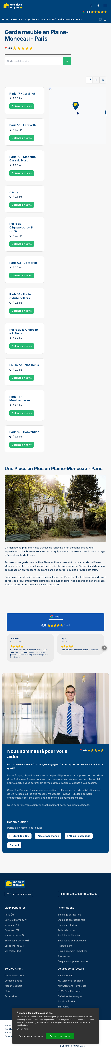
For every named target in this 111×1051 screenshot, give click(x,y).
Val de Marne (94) (15, 945)
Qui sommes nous (14, 975)
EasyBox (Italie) (66, 1001)
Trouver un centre (20, 894)
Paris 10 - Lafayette (23, 125)
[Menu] (105, 5)
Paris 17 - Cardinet (22, 93)
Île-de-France (38, 19)
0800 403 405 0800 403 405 (80, 894)
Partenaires (11, 996)
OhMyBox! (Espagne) (69, 991)
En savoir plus (23, 1029)
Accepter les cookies (60, 1036)
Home (5, 19)
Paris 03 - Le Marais (23, 263)
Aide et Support (13, 985)
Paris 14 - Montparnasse (19, 398)
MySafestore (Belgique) (71, 980)
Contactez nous (13, 980)
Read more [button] (15, 657)
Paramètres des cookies (31, 1036)
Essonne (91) (12, 930)
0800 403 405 (21, 835)
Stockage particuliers (69, 914)
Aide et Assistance (48, 835)
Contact (14, 845)
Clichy (13, 192)
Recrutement (65, 945)
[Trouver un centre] (98, 5)
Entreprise (63, 1006)
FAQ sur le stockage (78, 835)
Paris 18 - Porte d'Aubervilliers (20, 296)
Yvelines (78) (12, 925)
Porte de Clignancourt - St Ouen (21, 227)
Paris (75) (51, 19)
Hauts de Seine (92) (15, 935)
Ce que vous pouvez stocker (73, 961)
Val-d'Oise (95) (13, 951)
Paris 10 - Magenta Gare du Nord (22, 158)
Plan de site (10, 1036)
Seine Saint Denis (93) (17, 940)
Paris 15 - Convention (24, 432)
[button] (74, 105)
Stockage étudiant (67, 925)
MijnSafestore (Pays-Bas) (72, 985)
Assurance (64, 956)
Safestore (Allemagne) (70, 996)
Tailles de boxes (66, 930)
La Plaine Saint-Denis (24, 365)
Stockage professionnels (71, 919)
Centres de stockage (20, 19)
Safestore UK (65, 975)
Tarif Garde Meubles (69, 935)
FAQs (7, 991)
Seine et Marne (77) (16, 919)
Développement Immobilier (72, 951)
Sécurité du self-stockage (72, 940)
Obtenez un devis (22, 106)
